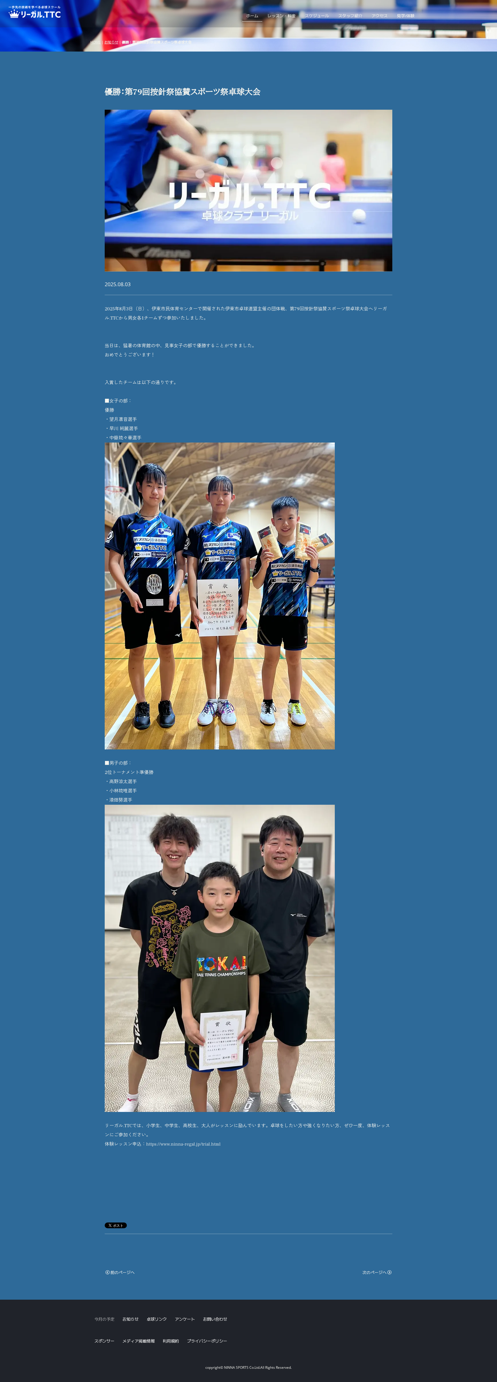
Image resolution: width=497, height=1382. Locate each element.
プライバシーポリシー (207, 1341)
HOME (95, 42)
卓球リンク (157, 1319)
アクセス (380, 15)
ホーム (252, 15)
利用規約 (171, 1341)
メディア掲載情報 (139, 1341)
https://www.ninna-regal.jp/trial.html (183, 1144)
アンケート (185, 1319)
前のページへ (122, 1272)
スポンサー (104, 1341)
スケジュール (317, 15)
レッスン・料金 (281, 15)
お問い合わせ (215, 1319)
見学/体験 (405, 15)
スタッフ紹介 (350, 15)
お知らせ (111, 42)
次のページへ (374, 1272)
